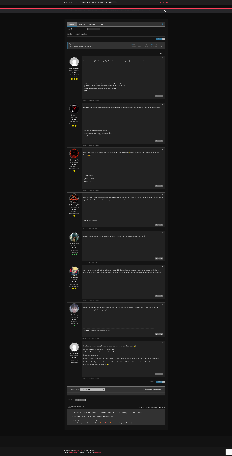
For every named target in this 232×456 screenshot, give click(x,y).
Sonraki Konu (157, 389)
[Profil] (72, 72)
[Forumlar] (69, 29)
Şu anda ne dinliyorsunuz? (105, 416)
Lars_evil (75, 115)
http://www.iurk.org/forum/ (110, 307)
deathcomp (75, 243)
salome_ (75, 315)
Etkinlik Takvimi (137, 11)
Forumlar (71, 24)
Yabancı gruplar (93, 11)
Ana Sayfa (69, 11)
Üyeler (101, 24)
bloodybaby (75, 160)
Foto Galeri (125, 11)
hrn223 (84, 416)
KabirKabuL (82, 46)
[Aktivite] (74, 72)
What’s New (82, 24)
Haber (148, 11)
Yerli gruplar (80, 11)
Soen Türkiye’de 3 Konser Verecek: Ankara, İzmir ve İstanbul (102, 2)
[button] (151, 11)
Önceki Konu (148, 389)
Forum (104, 11)
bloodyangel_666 (75, 205)
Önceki (160, 39)
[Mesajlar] (75, 72)
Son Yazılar (92, 24)
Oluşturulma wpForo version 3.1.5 (157, 426)
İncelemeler (114, 11)
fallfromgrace (75, 68)
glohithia (75, 277)
